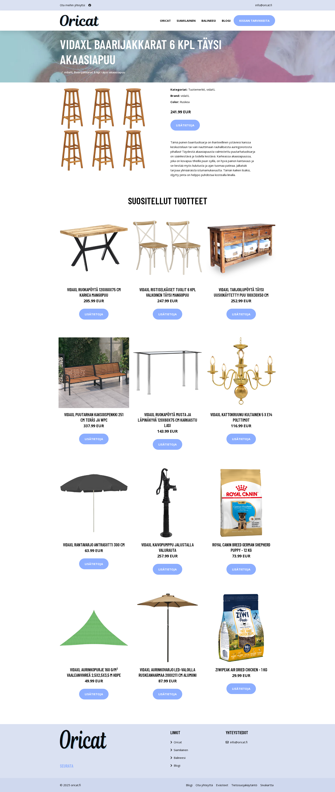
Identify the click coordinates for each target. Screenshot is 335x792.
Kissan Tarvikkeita (254, 21)
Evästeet (222, 785)
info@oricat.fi (263, 5)
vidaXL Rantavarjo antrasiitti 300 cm (94, 544)
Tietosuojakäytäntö (244, 785)
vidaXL (210, 89)
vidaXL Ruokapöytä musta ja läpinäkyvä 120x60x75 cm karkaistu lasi (167, 420)
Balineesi (208, 21)
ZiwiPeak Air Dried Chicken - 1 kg (241, 669)
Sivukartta (267, 785)
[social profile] (90, 5)
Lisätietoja (185, 125)
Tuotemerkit (196, 89)
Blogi (226, 21)
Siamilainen (186, 21)
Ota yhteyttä (204, 785)
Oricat (165, 21)
